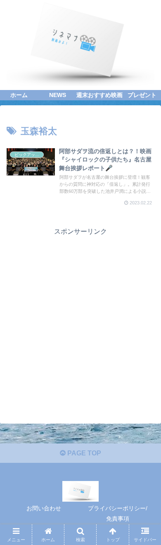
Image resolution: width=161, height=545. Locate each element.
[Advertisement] (80, 318)
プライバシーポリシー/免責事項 (117, 513)
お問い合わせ (43, 508)
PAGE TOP (83, 453)
